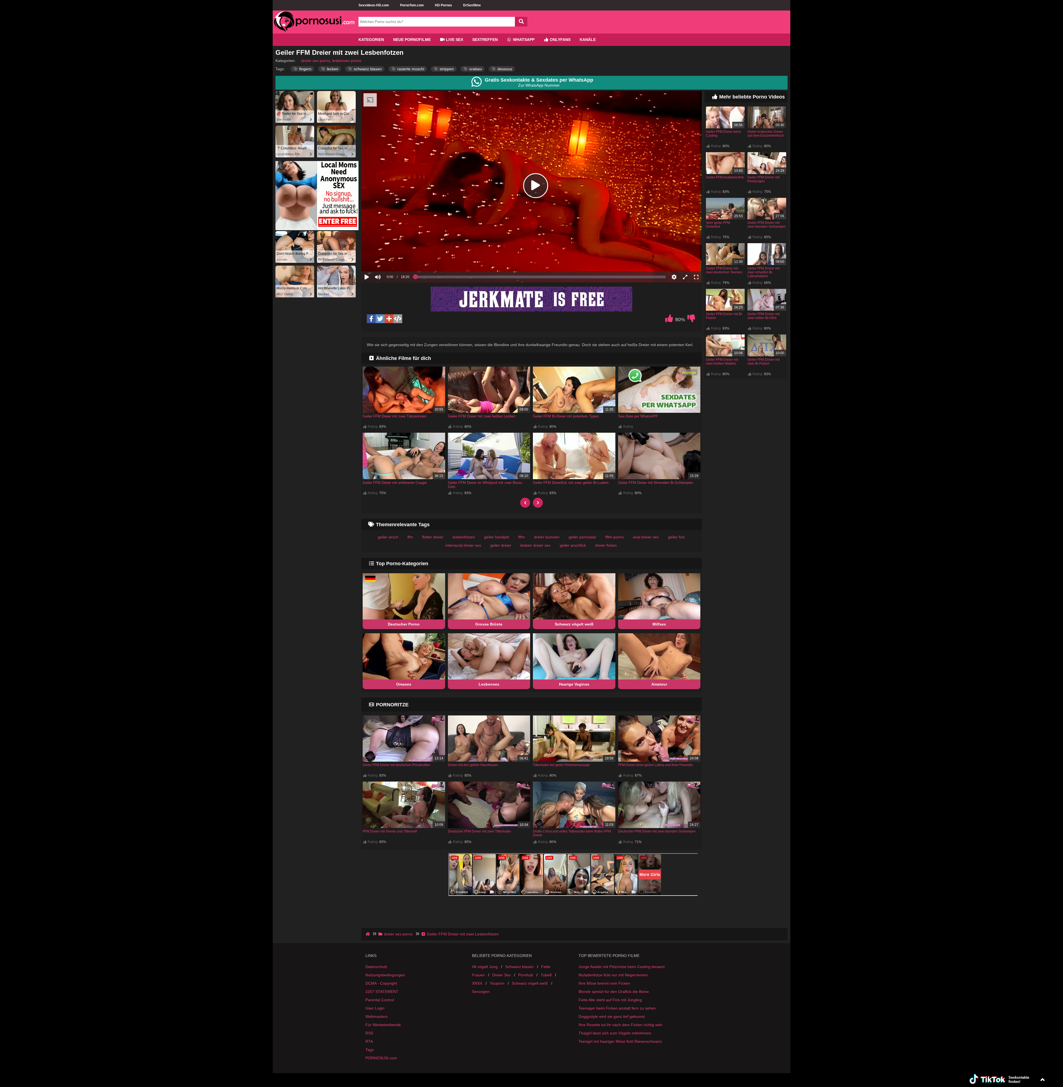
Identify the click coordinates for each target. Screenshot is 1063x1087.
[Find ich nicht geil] (691, 320)
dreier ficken (606, 545)
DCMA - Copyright (381, 997)
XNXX (477, 997)
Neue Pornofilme (412, 39)
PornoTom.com (412, 5)
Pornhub (525, 988)
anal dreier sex (646, 537)
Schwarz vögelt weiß (574, 624)
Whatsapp (523, 39)
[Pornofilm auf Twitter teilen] (380, 318)
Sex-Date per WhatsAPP (638, 416)
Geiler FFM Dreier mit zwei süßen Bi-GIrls (763, 316)
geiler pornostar (582, 537)
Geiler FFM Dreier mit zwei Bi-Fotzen (763, 361)
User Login (375, 1021)
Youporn (497, 997)
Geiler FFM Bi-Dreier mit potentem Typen (566, 416)
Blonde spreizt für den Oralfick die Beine (614, 1005)
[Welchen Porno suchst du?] (521, 22)
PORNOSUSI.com (381, 1071)
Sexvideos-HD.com (373, 5)
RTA (369, 1055)
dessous (504, 69)
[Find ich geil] (669, 320)
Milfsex (659, 624)
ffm (410, 537)
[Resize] (685, 276)
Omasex (403, 684)
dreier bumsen (546, 537)
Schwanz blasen (519, 980)
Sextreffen (485, 39)
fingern (304, 69)
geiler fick (676, 537)
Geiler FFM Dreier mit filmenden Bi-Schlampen (655, 483)
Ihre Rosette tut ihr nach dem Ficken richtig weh (620, 1038)
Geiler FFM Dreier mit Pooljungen (763, 179)
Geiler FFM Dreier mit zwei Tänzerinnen (394, 416)
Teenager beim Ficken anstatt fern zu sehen (617, 1021)
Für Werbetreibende (383, 1038)
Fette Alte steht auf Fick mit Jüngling (610, 1013)
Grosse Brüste (488, 624)
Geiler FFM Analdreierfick (725, 177)
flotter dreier (432, 537)
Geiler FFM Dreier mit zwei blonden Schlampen (766, 225)
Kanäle (588, 39)
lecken (332, 69)
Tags (369, 1063)
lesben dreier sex (535, 545)
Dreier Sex (501, 988)
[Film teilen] (389, 318)
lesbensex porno (346, 60)
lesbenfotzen (464, 537)
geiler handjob (496, 537)
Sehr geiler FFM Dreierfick (718, 225)
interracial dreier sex (463, 545)
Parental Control (379, 1013)
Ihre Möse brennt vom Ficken (604, 997)
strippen (446, 69)
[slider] (387, 260)
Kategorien (371, 39)
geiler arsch (388, 537)
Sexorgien (481, 1005)
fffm (521, 537)
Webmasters (376, 1030)
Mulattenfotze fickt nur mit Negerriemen (613, 988)
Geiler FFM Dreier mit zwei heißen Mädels (722, 361)
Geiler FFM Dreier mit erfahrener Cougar (395, 483)
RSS (369, 1046)
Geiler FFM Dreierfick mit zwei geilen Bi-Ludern (570, 483)
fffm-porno (614, 537)
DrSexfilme (472, 5)
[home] (368, 947)
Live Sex (454, 39)
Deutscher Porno (404, 624)
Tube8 (546, 988)
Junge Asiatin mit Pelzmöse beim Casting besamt (622, 980)
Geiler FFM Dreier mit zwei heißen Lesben (481, 416)
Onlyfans (560, 39)
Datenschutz (376, 980)
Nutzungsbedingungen (385, 988)
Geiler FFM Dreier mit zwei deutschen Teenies (724, 270)
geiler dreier (500, 545)
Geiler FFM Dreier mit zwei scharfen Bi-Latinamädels (763, 272)
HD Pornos (443, 5)
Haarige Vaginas (574, 684)
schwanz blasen (367, 69)
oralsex (475, 69)
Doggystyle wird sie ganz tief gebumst (612, 1030)
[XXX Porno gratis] (314, 31)
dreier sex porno (315, 60)
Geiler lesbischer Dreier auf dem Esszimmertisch (765, 134)
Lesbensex (489, 684)
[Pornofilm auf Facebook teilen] (371, 318)
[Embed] (397, 318)
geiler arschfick (573, 545)
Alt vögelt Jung (485, 980)
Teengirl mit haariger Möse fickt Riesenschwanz (620, 1055)
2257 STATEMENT (381, 1005)
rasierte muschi (410, 69)
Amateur (659, 684)
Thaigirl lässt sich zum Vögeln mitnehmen (615, 1046)
